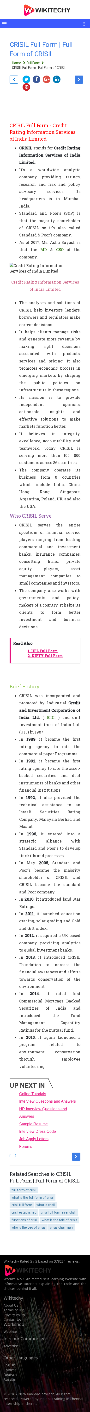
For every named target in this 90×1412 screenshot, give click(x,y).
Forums (25, 1146)
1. (43, 651)
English (9, 1365)
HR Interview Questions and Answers (43, 1112)
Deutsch (10, 1374)
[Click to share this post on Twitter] (28, 79)
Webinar (10, 1331)
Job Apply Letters (33, 1139)
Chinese (10, 1370)
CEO (60, 249)
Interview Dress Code (37, 1131)
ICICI (51, 717)
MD (43, 249)
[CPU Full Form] (14, 80)
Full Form (33, 63)
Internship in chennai (21, 1403)
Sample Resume (33, 1124)
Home (17, 63)
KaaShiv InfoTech (40, 1394)
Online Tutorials (32, 1094)
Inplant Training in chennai (61, 1398)
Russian (10, 1379)
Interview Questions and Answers (47, 1101)
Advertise (11, 1346)
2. (45, 655)
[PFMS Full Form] (79, 80)
